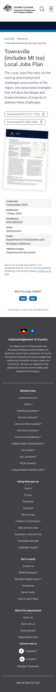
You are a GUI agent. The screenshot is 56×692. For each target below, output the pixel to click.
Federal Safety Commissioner (27, 443)
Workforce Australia (27, 410)
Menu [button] (51, 11)
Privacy (28, 495)
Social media (28, 592)
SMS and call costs (28, 527)
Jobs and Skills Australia (27, 424)
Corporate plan (28, 630)
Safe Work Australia (27, 430)
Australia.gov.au (27, 397)
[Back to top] (50, 686)
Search (28, 488)
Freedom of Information (28, 521)
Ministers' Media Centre (27, 579)
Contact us (28, 566)
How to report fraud (28, 598)
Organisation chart (28, 637)
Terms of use (28, 514)
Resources (23, 39)
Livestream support (28, 547)
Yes (23, 298)
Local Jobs (9, 39)
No (33, 298)
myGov (27, 404)
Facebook (30, 651)
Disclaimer (28, 501)
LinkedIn (30, 659)
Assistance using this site (28, 534)
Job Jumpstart (27, 456)
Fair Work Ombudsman (27, 437)
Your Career (27, 450)
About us (28, 617)
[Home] (17, 9)
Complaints (28, 585)
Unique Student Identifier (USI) (27, 469)
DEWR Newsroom (28, 572)
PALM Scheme (27, 463)
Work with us (28, 624)
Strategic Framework (28, 666)
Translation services (28, 540)
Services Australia (27, 417)
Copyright (28, 508)
